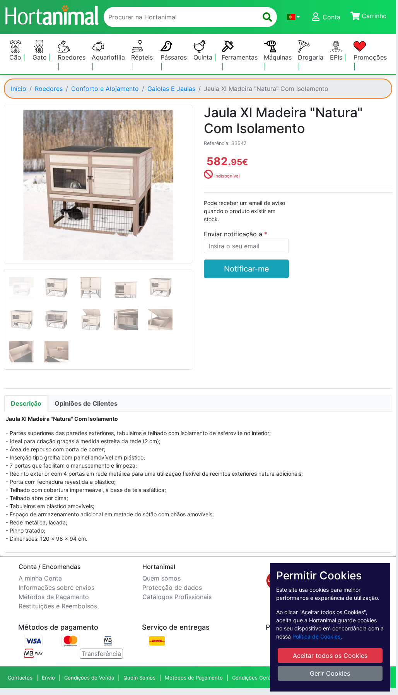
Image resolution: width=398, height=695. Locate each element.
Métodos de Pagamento (54, 597)
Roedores (71, 57)
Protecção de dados (172, 587)
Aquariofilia (108, 57)
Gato (40, 57)
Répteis (142, 57)
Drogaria (310, 57)
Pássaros (174, 57)
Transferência (101, 653)
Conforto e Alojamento (105, 88)
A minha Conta (40, 578)
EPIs (337, 57)
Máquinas (278, 57)
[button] (293, 17)
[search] (267, 17)
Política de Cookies (316, 636)
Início (18, 88)
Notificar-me (246, 268)
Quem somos (161, 578)
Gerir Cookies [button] (330, 673)
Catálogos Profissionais (177, 597)
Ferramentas (240, 57)
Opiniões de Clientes (86, 403)
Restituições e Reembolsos (58, 606)
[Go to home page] (51, 14)
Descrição (26, 403)
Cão (16, 57)
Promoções (370, 57)
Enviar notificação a (234, 234)
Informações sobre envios (56, 587)
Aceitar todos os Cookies (330, 655)
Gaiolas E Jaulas (171, 88)
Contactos (20, 678)
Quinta (203, 57)
